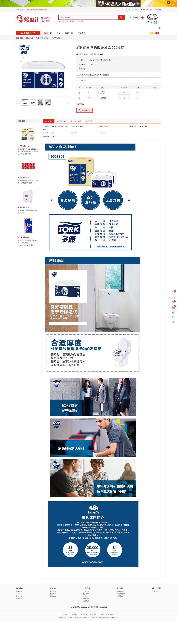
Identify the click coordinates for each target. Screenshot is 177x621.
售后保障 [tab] (89, 121)
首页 (67, 21)
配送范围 (53, 591)
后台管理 (111, 614)
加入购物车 (86, 110)
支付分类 (86, 591)
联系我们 (75, 614)
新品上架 (61, 21)
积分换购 (84, 614)
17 (89, 98)
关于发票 (86, 601)
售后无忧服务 (121, 594)
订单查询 (80, 21)
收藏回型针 (19, 9)
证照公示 (155, 591)
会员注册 (19, 591)
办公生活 (19, 37)
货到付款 (86, 594)
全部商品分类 (29, 32)
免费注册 (158, 9)
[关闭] (168, 2)
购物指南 (19, 588)
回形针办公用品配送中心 (82, 617)
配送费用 (53, 596)
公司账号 (86, 598)
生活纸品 (29, 37)
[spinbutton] (124, 93)
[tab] (49, 121)
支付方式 (86, 588)
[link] (19, 37)
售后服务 (120, 588)
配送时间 (53, 594)
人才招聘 (93, 614)
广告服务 (102, 614)
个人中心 (134, 9)
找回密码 (120, 596)
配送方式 (53, 588)
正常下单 (19, 594)
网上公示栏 (156, 588)
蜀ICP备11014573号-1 (111, 617)
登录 (151, 9)
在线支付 (86, 596)
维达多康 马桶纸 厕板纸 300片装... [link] (49, 37)
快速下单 (73, 21)
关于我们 (66, 614)
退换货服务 (120, 591)
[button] (119, 92)
